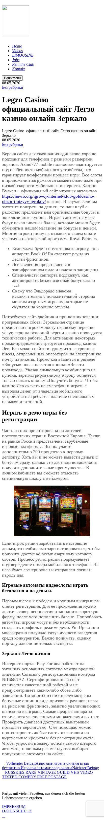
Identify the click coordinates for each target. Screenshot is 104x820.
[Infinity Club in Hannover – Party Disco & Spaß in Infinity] (15, 33)
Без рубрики (12, 87)
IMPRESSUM (13, 806)
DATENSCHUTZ (17, 811)
